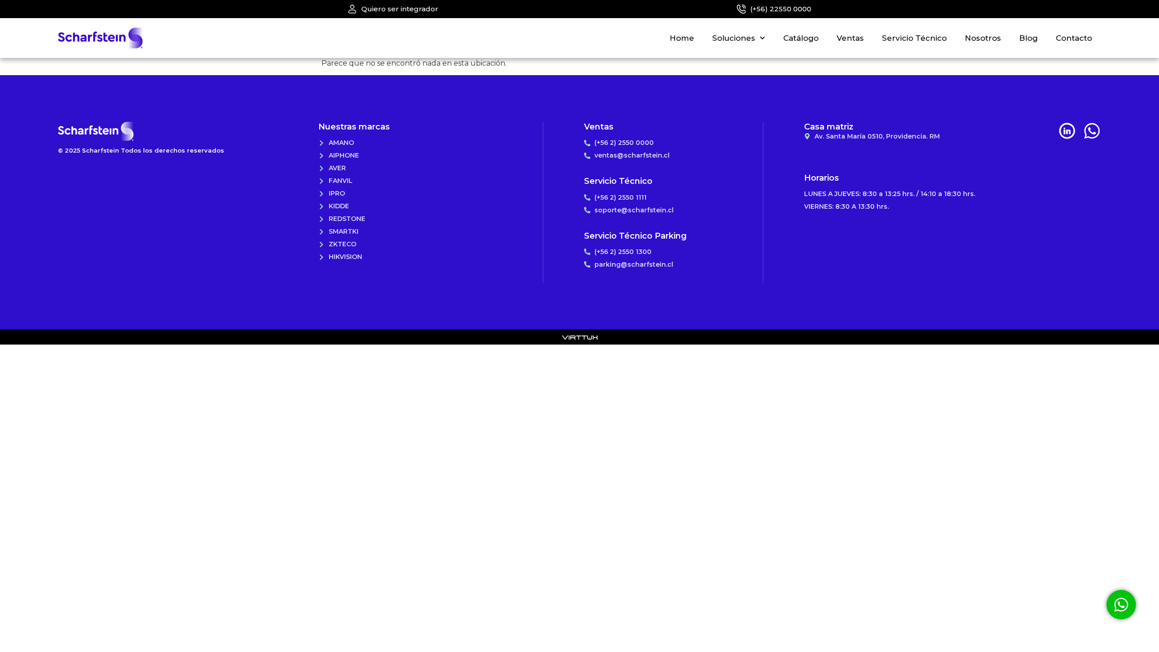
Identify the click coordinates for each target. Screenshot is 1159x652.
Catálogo (801, 38)
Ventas (850, 38)
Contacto (1074, 38)
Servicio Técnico (914, 38)
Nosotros (983, 38)
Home (682, 38)
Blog (1028, 38)
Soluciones (733, 38)
